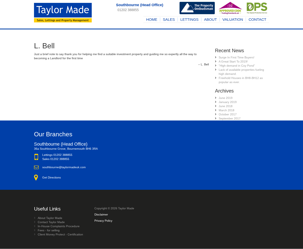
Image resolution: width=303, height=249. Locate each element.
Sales (169, 19)
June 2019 (226, 98)
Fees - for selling (49, 230)
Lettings (189, 19)
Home (151, 19)
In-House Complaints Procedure (59, 226)
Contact (257, 19)
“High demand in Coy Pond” (237, 65)
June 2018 (226, 106)
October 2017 (228, 114)
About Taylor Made (50, 218)
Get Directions (51, 177)
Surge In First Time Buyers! (236, 57)
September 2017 (230, 118)
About (210, 19)
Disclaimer (101, 214)
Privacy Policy (103, 220)
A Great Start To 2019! (233, 61)
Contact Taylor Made (51, 222)
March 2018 (226, 110)
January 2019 (228, 102)
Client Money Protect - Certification (60, 234)
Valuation (232, 19)
